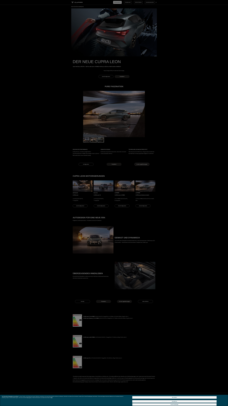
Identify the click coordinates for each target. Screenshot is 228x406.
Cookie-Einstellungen (174, 404)
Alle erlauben (174, 397)
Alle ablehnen (174, 401)
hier (51, 397)
